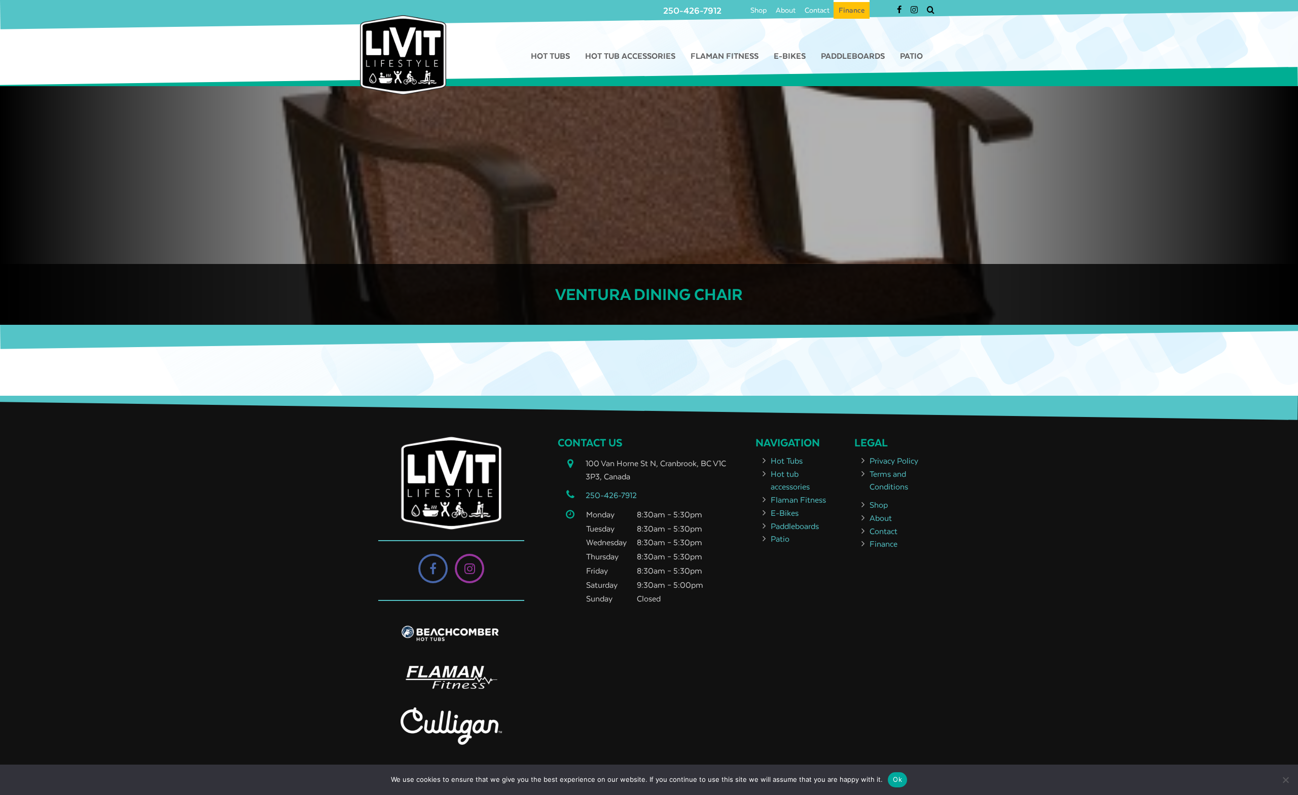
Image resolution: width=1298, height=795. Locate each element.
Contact (817, 10)
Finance (851, 10)
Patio (911, 55)
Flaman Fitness (725, 55)
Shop (758, 10)
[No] (1285, 780)
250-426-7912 (692, 11)
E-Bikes (790, 55)
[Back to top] (1282, 756)
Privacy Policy (894, 460)
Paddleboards (853, 55)
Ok (897, 779)
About (786, 10)
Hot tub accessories (630, 55)
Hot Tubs (550, 55)
